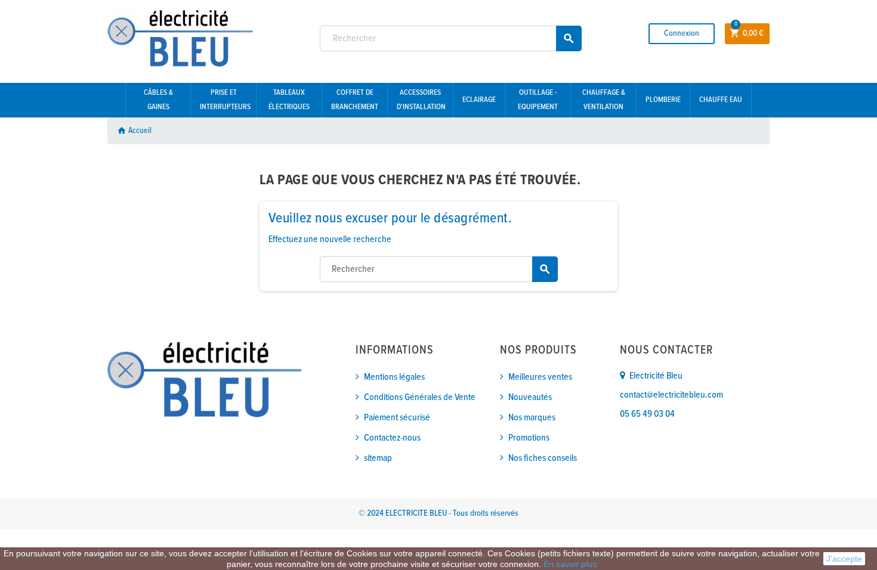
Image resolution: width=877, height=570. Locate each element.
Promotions (528, 438)
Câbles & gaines (158, 100)
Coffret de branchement (354, 100)
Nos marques (531, 417)
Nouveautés (530, 397)
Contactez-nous (392, 438)
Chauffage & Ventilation (603, 100)
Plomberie (663, 100)
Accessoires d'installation (421, 100)
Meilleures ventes (540, 377)
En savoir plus (570, 564)
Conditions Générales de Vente (419, 397)
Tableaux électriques (289, 100)
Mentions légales (394, 377)
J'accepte (844, 558)
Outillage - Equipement (538, 100)
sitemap (378, 458)
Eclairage (479, 100)
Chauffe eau (720, 100)
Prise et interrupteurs (225, 100)
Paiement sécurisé (397, 417)
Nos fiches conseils (542, 458)
